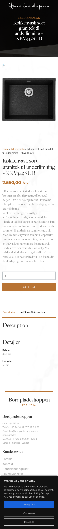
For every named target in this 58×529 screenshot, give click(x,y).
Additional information (32, 312)
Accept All (29, 504)
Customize (29, 513)
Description (8, 312)
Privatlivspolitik (12, 474)
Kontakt (7, 464)
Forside (7, 459)
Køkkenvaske (18, 149)
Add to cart (29, 287)
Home (5, 149)
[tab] (8, 312)
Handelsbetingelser (15, 469)
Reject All (29, 522)
